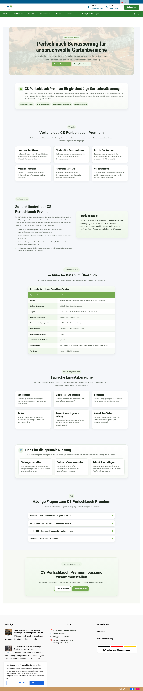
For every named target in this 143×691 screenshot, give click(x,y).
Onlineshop (131, 7)
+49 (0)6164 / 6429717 (61, 637)
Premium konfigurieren (61, 64)
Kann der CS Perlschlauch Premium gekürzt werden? (51, 515)
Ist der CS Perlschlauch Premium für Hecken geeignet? (52, 531)
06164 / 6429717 (115, 8)
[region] (25, 674)
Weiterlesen (35, 659)
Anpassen (11, 683)
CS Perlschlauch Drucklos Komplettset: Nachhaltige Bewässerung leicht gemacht (28, 631)
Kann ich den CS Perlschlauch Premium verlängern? (51, 523)
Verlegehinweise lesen (81, 64)
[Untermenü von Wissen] (62, 14)
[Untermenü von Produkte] (36, 14)
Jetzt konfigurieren (80, 589)
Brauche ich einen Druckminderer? (44, 539)
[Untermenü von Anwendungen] (51, 14)
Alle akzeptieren (37, 683)
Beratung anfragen (63, 589)
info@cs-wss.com (97, 8)
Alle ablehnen (23, 683)
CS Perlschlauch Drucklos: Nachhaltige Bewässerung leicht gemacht (27, 648)
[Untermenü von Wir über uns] (24, 14)
